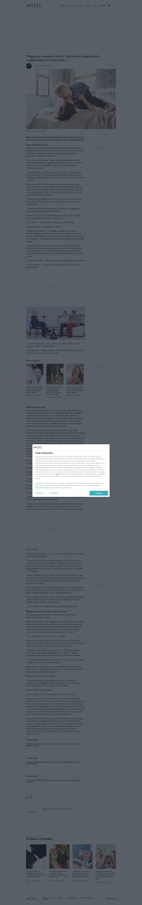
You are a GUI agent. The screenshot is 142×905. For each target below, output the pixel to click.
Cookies (47, 487)
